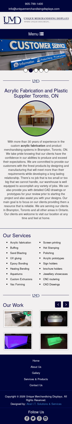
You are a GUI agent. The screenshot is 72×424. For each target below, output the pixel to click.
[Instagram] (45, 418)
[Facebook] (26, 418)
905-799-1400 (34, 4)
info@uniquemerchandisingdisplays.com (34, 9)
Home (36, 360)
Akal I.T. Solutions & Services (44, 404)
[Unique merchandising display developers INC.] (36, 19)
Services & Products (36, 379)
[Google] (39, 418)
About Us (36, 367)
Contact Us (36, 385)
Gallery (36, 373)
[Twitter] (33, 418)
